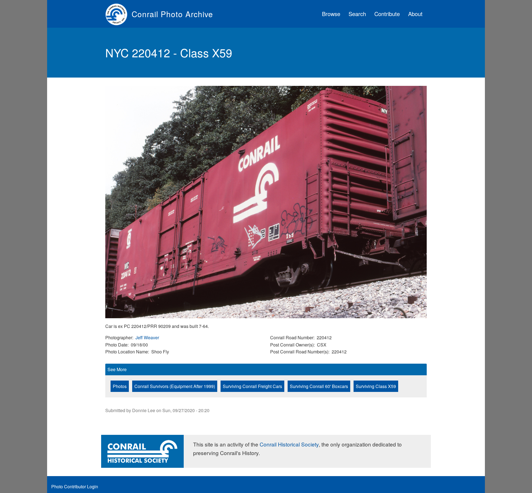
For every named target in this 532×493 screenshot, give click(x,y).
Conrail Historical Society (289, 444)
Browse (331, 14)
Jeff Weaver (147, 337)
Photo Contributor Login (74, 486)
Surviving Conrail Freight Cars (252, 386)
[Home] (118, 14)
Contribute (387, 14)
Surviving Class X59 (376, 386)
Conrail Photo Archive (172, 13)
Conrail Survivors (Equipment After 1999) (174, 386)
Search (357, 14)
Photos (120, 386)
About (415, 14)
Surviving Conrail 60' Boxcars (319, 386)
